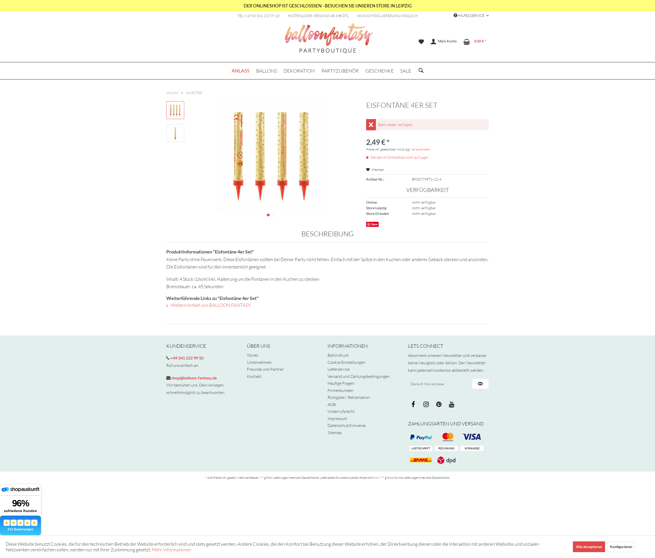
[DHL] (421, 460)
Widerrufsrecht (341, 411)
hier (375, 478)
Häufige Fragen (341, 383)
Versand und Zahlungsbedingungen (359, 376)
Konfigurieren (621, 546)
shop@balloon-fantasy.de (193, 377)
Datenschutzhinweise (347, 425)
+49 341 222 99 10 (186, 357)
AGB (332, 404)
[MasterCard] (472, 437)
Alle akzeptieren (589, 546)
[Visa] (446, 437)
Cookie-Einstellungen (346, 362)
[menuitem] (421, 42)
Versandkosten (420, 149)
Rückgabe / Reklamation (349, 397)
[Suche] (421, 70)
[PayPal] (421, 437)
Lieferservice (339, 369)
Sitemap (335, 432)
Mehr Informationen (171, 549)
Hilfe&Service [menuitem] (471, 15)
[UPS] (446, 460)
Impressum (337, 418)
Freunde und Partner (265, 369)
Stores (252, 355)
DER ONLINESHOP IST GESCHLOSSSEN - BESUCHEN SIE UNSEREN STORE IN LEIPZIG (328, 5)
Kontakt (254, 376)
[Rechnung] (446, 449)
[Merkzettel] (421, 42)
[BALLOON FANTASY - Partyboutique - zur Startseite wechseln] (329, 41)
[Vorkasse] (472, 449)
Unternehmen (259, 362)
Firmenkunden (340, 390)
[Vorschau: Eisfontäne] (175, 110)
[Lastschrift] (421, 449)
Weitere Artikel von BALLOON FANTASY (210, 305)
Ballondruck (338, 355)
